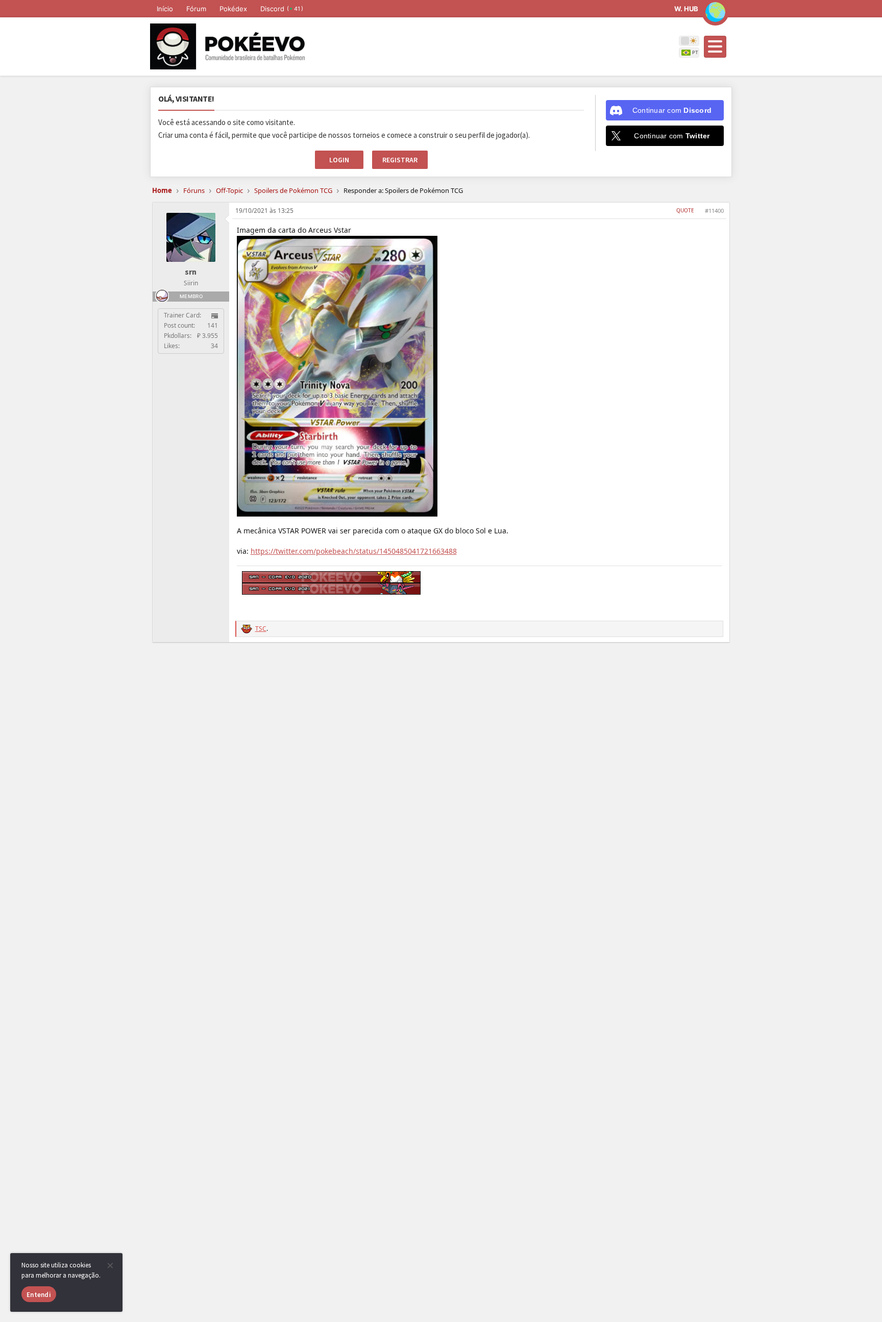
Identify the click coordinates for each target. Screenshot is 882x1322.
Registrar (400, 159)
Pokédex (233, 9)
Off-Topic (229, 190)
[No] (109, 1265)
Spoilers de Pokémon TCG (293, 190)
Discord (281, 9)
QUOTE (685, 210)
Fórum (196, 9)
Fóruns (194, 190)
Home (162, 190)
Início (165, 9)
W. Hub (686, 9)
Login (339, 159)
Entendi (39, 1294)
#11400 (714, 210)
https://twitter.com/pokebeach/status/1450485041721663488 (354, 551)
